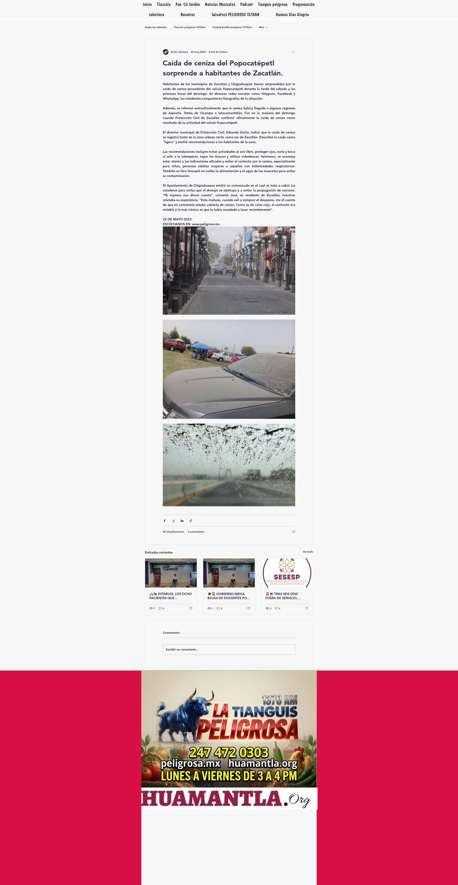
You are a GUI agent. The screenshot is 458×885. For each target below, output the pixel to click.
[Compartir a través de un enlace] (191, 520)
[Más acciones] (293, 52)
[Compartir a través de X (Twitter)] (173, 520)
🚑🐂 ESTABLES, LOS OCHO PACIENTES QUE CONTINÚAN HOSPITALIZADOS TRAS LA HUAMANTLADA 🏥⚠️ (170, 596)
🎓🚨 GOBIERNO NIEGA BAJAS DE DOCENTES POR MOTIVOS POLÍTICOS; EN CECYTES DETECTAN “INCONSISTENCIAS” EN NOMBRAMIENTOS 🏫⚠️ (228, 596)
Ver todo (308, 551)
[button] (292, 14)
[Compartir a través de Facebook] (164, 520)
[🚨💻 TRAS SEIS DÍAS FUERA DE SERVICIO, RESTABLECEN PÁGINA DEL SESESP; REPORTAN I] (287, 573)
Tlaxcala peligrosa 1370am (189, 27)
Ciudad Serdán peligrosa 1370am (232, 27)
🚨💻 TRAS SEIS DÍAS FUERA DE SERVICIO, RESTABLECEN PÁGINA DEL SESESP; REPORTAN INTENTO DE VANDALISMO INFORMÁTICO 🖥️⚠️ (286, 596)
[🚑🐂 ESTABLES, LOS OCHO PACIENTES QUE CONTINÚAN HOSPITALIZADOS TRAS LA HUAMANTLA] (171, 573)
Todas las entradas (156, 27)
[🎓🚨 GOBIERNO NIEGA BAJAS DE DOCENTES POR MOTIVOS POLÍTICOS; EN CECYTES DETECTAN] (229, 573)
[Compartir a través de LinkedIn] (182, 520)
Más (261, 27)
